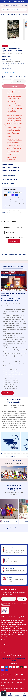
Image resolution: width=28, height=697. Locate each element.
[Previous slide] (12, 42)
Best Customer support (11, 171)
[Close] (23, 90)
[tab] (13, 267)
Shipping (4, 61)
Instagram (14, 489)
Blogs (3, 685)
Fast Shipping (8, 164)
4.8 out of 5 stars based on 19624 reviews (14, 254)
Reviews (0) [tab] (7, 227)
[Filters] (3, 232)
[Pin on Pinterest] (19, 212)
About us (4, 679)
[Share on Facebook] (9, 212)
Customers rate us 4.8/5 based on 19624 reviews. (14, 659)
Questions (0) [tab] (20, 227)
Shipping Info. (21, 679)
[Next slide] (17, 42)
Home (3, 14)
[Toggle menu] (2, 5)
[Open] (3, 693)
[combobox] (14, 9)
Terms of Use (22, 603)
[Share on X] (14, 212)
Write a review (14, 241)
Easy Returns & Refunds (11, 167)
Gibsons (9, 53)
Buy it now (14, 86)
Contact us (11, 679)
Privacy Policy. (6, 605)
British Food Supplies (12, 688)
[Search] (25, 9)
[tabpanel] (14, 333)
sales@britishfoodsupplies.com (15, 571)
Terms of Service (17, 682)
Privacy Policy (5, 682)
